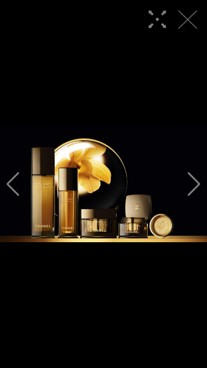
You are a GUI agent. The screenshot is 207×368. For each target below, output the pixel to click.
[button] (13, 184)
